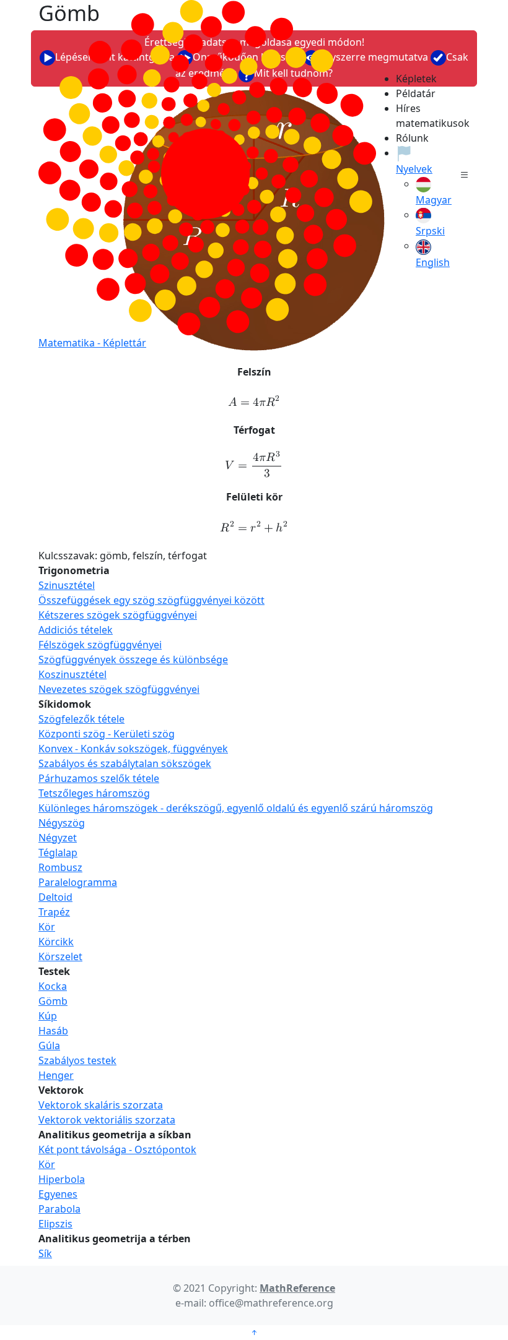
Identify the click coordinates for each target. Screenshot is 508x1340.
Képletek (409, 78)
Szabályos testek (77, 1060)
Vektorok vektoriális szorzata (106, 1120)
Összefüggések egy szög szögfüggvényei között (151, 600)
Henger (56, 1075)
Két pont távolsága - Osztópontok (117, 1149)
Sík (45, 1253)
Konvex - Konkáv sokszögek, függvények (133, 748)
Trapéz (54, 912)
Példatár (409, 93)
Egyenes (57, 1194)
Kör (46, 927)
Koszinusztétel (72, 674)
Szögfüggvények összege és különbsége (133, 659)
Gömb (53, 1001)
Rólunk (409, 138)
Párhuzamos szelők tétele (98, 778)
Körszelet (60, 956)
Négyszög (61, 823)
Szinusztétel (66, 585)
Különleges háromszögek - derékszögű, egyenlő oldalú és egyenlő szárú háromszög (235, 808)
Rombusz (60, 867)
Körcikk (56, 941)
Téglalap (57, 852)
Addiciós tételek (75, 630)
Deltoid (55, 897)
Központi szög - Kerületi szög (106, 734)
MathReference (297, 1288)
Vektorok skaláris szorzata (100, 1105)
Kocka (52, 986)
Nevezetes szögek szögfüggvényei (118, 689)
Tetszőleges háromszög (94, 793)
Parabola (59, 1209)
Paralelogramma (77, 882)
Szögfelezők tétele (81, 719)
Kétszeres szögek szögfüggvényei (117, 615)
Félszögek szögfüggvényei (100, 644)
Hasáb (53, 1030)
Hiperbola (61, 1179)
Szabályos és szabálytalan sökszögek (124, 763)
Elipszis (55, 1223)
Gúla (49, 1045)
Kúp (47, 1016)
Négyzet (57, 837)
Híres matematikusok (409, 115)
